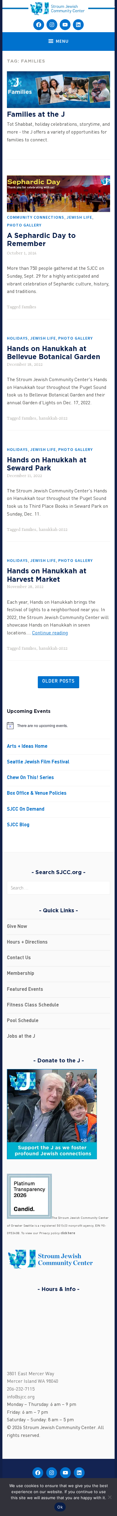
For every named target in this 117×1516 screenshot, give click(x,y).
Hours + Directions (27, 942)
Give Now (17, 926)
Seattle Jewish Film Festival (38, 762)
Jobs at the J (21, 1036)
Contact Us (19, 958)
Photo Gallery (24, 225)
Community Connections (35, 217)
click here (68, 1233)
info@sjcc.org (20, 1397)
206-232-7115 (20, 1389)
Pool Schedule (22, 1020)
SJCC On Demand (25, 809)
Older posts (58, 681)
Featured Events (25, 989)
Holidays (17, 338)
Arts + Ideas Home (27, 746)
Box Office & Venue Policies (37, 793)
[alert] (58, 725)
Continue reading (50, 633)
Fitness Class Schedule (33, 1005)
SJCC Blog (18, 825)
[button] (113, 6)
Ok (60, 1507)
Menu (62, 41)
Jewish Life (79, 217)
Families (29, 307)
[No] (109, 1497)
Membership (20, 973)
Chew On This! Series (30, 777)
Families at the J (36, 114)
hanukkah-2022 (53, 418)
